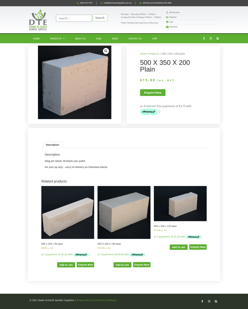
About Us (80, 38)
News (115, 38)
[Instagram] (210, 38)
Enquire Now (85, 264)
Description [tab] (52, 144)
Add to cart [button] (66, 264)
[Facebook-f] (203, 38)
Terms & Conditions (105, 300)
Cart (154, 38)
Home (36, 38)
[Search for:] (74, 18)
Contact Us (135, 38)
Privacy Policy (84, 300)
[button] (106, 51)
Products (55, 38)
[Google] (217, 38)
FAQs (98, 38)
